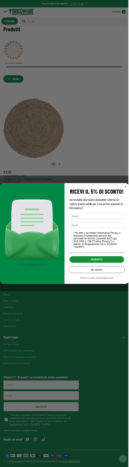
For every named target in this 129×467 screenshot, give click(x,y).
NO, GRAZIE (95, 269)
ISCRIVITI (95, 259)
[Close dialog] (124, 187)
